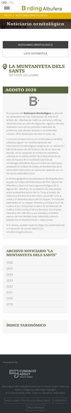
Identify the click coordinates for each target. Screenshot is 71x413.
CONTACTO (60, 400)
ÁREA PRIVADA (35, 407)
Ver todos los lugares (24, 75)
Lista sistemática (35, 53)
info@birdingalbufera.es (19, 232)
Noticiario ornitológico (35, 44)
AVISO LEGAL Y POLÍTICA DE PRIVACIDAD (27, 400)
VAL (11, 3)
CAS (4, 3)
